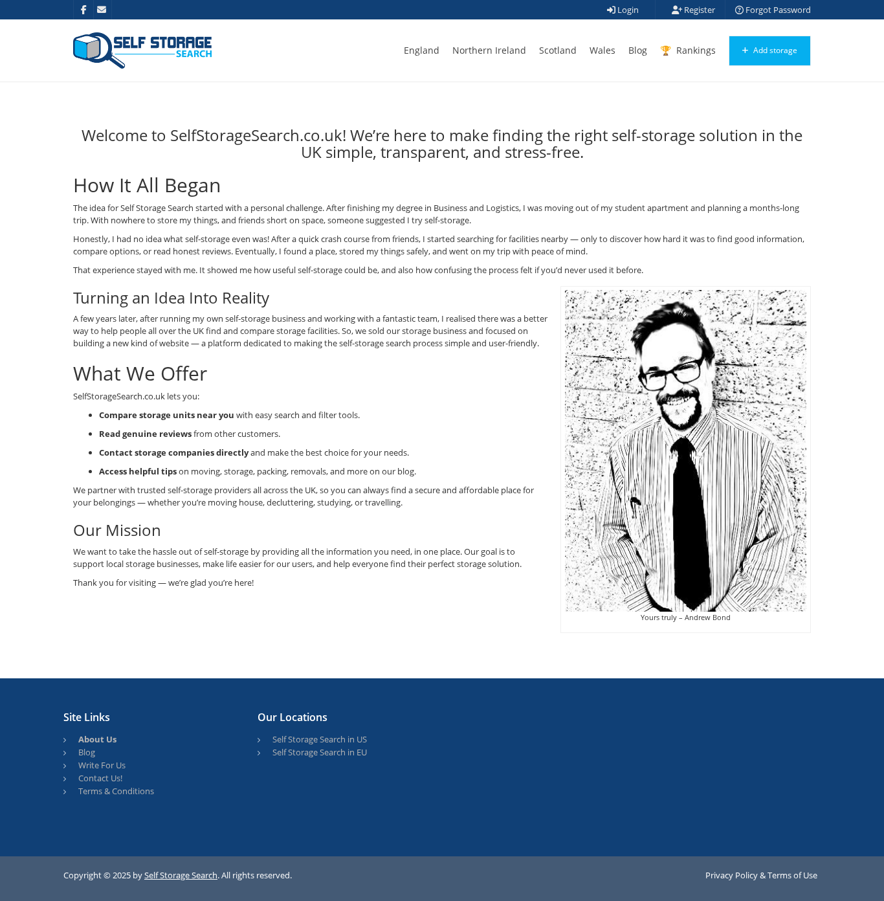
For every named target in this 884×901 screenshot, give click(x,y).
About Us (97, 739)
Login (627, 10)
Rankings (695, 50)
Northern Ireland (489, 50)
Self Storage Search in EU (319, 752)
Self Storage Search (180, 875)
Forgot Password (777, 10)
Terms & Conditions (116, 791)
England (421, 50)
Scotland (558, 50)
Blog (637, 50)
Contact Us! (100, 778)
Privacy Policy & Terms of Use (761, 875)
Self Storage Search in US (319, 739)
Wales (602, 50)
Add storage (774, 50)
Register (698, 10)
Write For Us (102, 765)
